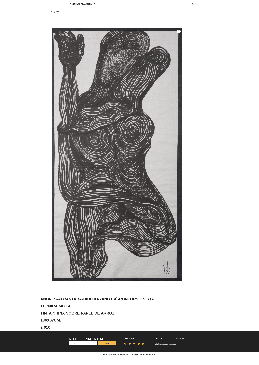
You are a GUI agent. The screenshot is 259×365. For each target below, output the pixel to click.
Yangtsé (54, 12)
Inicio (42, 12)
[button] (179, 31)
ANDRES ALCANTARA (82, 4)
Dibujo (48, 12)
